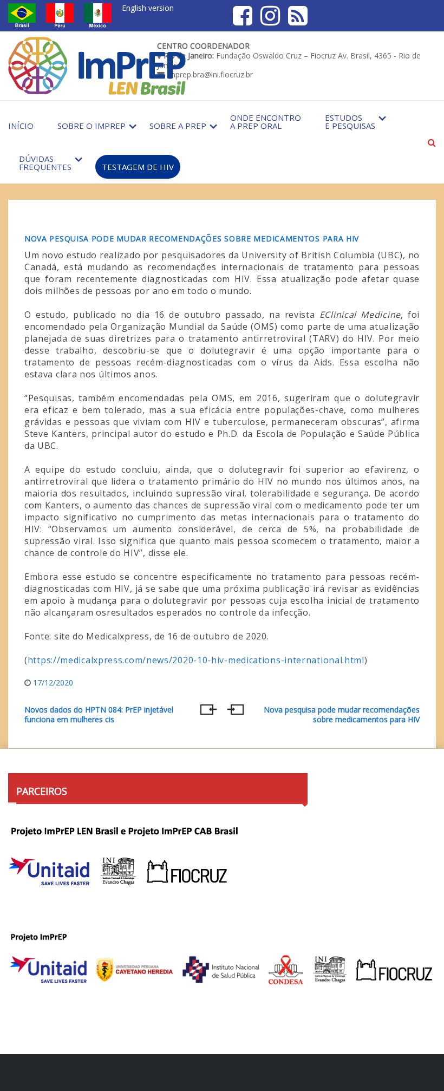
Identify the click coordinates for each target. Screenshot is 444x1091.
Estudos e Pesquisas (350, 121)
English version (148, 8)
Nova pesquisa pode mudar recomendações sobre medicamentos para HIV (191, 238)
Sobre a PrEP (177, 125)
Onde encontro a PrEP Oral (265, 121)
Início (21, 125)
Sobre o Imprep (91, 125)
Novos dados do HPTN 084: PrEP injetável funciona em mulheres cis (98, 714)
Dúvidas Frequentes (45, 162)
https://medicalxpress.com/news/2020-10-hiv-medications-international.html (196, 660)
